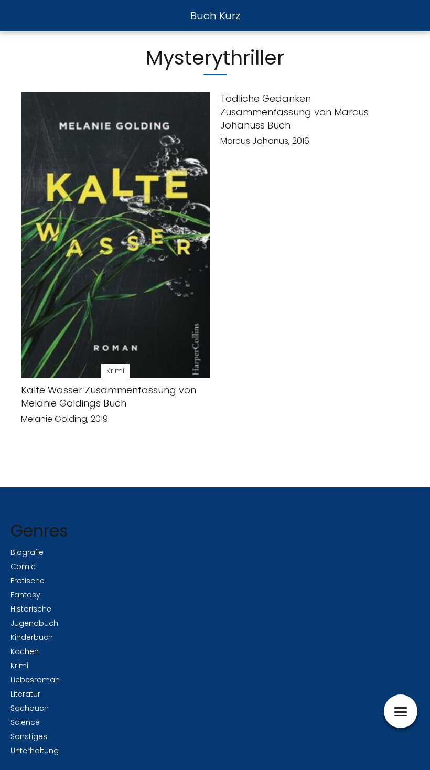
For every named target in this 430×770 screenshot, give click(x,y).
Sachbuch (29, 708)
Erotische (27, 580)
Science (25, 722)
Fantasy (25, 595)
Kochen (24, 651)
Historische (30, 609)
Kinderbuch (31, 637)
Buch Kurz (215, 15)
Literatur (25, 694)
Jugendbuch (34, 623)
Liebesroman (35, 680)
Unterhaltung (34, 750)
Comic (23, 566)
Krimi (19, 665)
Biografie (27, 552)
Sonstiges (28, 736)
